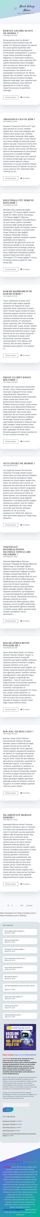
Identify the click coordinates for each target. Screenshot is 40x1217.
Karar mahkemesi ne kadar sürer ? (17, 292)
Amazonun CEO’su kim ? (19, 119)
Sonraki (29, 905)
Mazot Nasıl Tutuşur (9, 1127)
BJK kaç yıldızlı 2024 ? (18, 731)
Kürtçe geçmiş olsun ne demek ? (18, 32)
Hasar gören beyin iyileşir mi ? (16, 644)
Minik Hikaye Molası (27, 8)
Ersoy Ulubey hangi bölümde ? (17, 378)
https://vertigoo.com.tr (26, 913)
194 (21, 905)
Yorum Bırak (26, 97)
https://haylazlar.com (8, 913)
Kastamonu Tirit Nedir (9, 1121)
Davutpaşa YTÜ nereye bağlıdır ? (15, 949)
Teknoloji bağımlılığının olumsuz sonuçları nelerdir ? (17, 551)
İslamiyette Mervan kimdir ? (13, 1015)
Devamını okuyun (11, 97)
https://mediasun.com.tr (9, 915)
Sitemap (23, 915)
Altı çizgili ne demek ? (19, 463)
